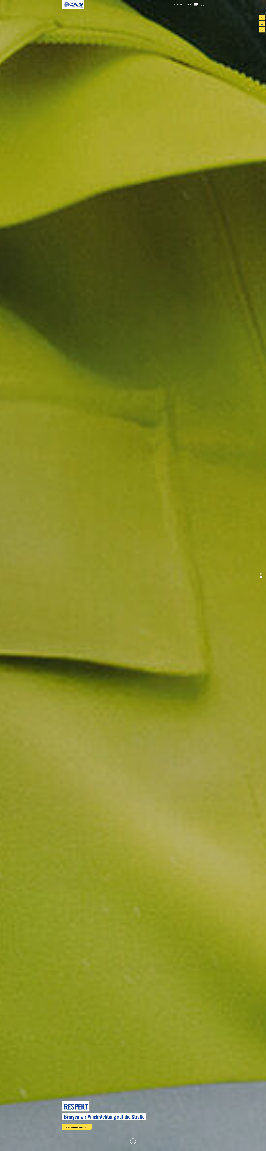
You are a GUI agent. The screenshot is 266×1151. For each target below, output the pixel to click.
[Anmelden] (202, 4)
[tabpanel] (133, 575)
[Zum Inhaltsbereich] (133, 1141)
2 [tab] (261, 577)
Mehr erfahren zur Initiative (76, 1127)
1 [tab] (261, 574)
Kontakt (178, 4)
